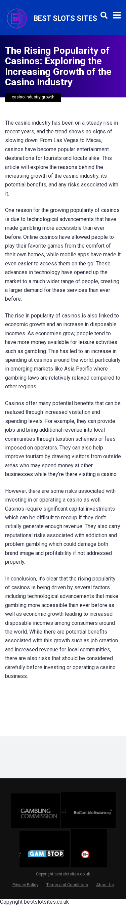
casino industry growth (33, 97)
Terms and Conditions (67, 884)
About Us (105, 884)
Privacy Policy (25, 884)
